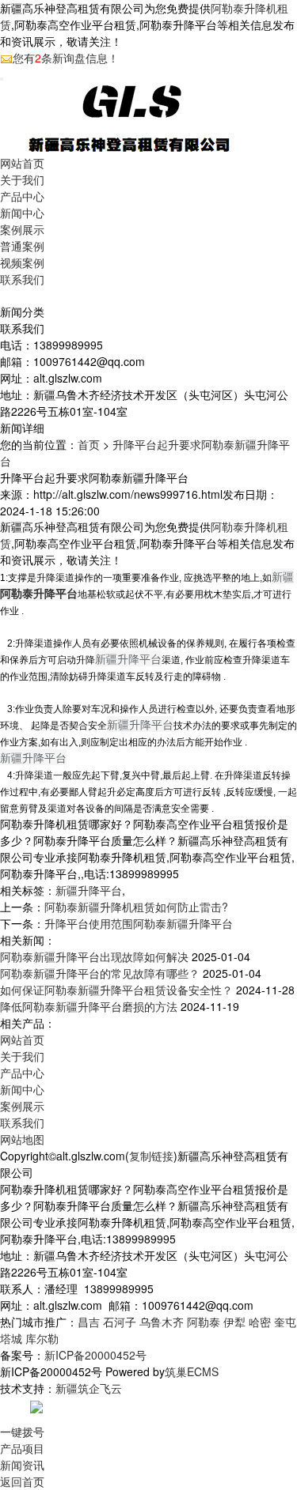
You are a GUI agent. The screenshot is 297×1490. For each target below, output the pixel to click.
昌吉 (89, 1322)
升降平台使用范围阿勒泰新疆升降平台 (138, 923)
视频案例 (22, 262)
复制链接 (151, 1156)
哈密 (260, 1322)
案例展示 (22, 229)
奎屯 (285, 1322)
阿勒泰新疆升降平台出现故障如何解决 (94, 956)
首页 (89, 444)
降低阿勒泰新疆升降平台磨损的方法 (88, 1006)
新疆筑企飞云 (88, 1388)
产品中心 (22, 196)
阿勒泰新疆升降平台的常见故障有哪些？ (100, 973)
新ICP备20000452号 (95, 1355)
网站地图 (22, 1139)
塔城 (11, 1338)
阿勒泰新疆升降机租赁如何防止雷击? (136, 907)
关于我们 (22, 179)
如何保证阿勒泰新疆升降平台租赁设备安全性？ (116, 990)
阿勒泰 (203, 1322)
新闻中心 (22, 213)
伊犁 (234, 1322)
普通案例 (22, 246)
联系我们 (22, 279)
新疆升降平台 (88, 890)
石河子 (119, 1322)
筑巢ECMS (192, 1371)
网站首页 (22, 163)
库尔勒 (42, 1338)
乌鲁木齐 (161, 1322)
